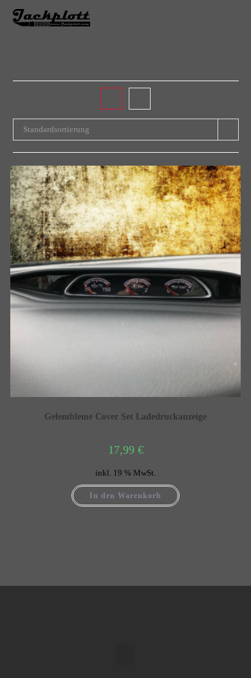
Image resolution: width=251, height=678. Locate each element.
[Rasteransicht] (111, 99)
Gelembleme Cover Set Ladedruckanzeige (125, 416)
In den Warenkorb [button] (125, 495)
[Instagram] (139, 611)
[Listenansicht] (140, 99)
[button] (226, 17)
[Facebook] (112, 611)
